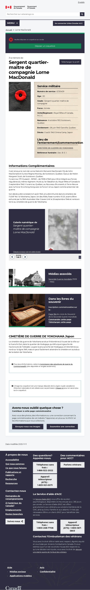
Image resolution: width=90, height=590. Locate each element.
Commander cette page (60, 319)
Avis (42, 567)
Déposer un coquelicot (45, 46)
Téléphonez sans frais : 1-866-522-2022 (45, 468)
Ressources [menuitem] (11, 483)
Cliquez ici (60, 388)
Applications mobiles (21, 576)
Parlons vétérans (72, 465)
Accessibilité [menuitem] (12, 460)
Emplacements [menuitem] (13, 510)
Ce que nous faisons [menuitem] (16, 468)
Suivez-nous (16, 522)
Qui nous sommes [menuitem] (14, 464)
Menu (13, 23)
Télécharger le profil (70, 62)
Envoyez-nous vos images (27, 427)
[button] (12, 256)
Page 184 (53, 314)
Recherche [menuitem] (11, 479)
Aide (9, 567)
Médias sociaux (18, 571)
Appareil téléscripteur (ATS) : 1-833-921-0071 (45, 481)
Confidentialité (47, 571)
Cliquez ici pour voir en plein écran (26, 252)
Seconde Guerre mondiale (60, 279)
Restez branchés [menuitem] (14, 514)
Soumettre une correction (62, 427)
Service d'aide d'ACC (43, 499)
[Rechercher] (82, 14)
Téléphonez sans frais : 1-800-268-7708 (45, 525)
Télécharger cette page (60, 322)
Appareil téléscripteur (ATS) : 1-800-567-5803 (72, 526)
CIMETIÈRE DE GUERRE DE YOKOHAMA (55, 148)
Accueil (9, 30)
